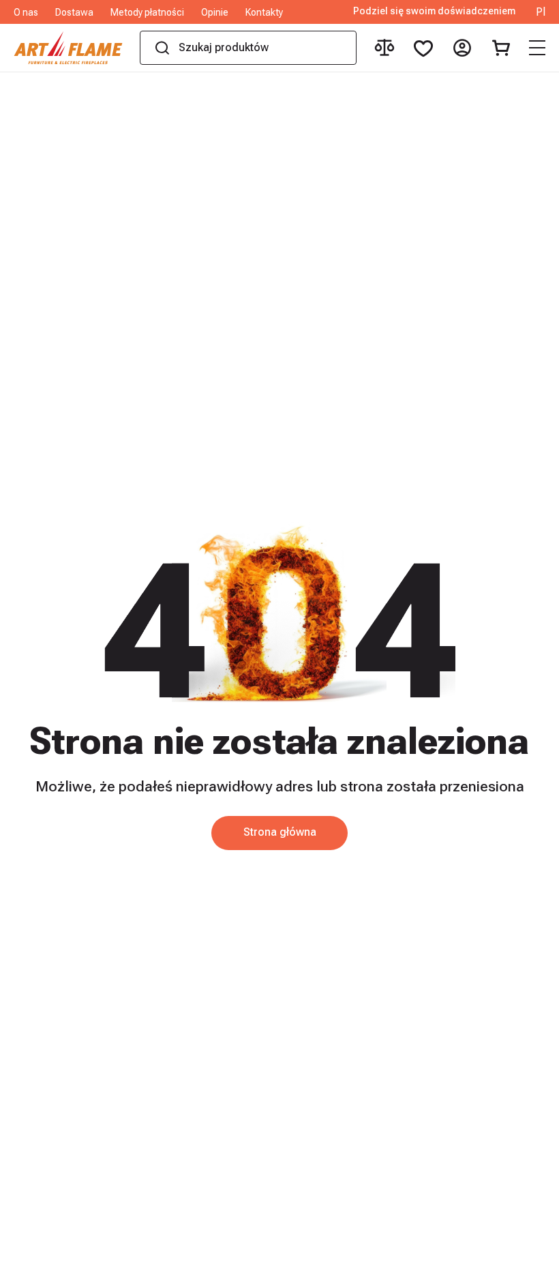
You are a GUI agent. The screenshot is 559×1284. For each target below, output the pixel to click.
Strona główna (279, 832)
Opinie (214, 12)
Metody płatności (147, 12)
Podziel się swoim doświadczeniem (434, 11)
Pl (540, 12)
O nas (26, 12)
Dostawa (74, 12)
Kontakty (264, 12)
